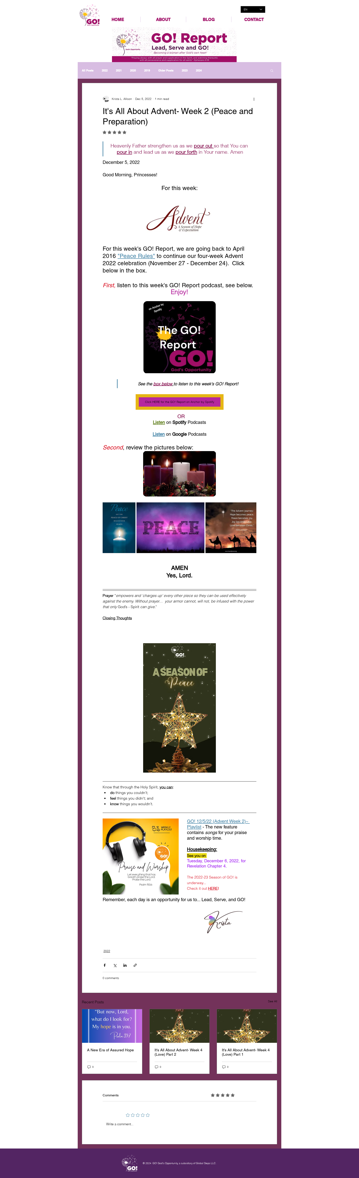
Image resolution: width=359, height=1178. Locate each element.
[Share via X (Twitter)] (115, 965)
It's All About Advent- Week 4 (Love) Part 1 (246, 1052)
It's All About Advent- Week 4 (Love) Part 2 (178, 1052)
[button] (272, 70)
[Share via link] (135, 965)
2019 (147, 70)
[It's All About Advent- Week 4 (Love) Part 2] (180, 1026)
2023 (185, 70)
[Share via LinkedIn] (125, 965)
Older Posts (165, 70)
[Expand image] (119, 527)
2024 (199, 70)
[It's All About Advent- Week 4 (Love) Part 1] (247, 1026)
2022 (105, 70)
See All (272, 1001)
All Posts (87, 70)
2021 (119, 70)
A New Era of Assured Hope (110, 1050)
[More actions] (253, 98)
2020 (133, 70)
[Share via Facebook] (105, 965)
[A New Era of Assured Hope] (112, 1026)
